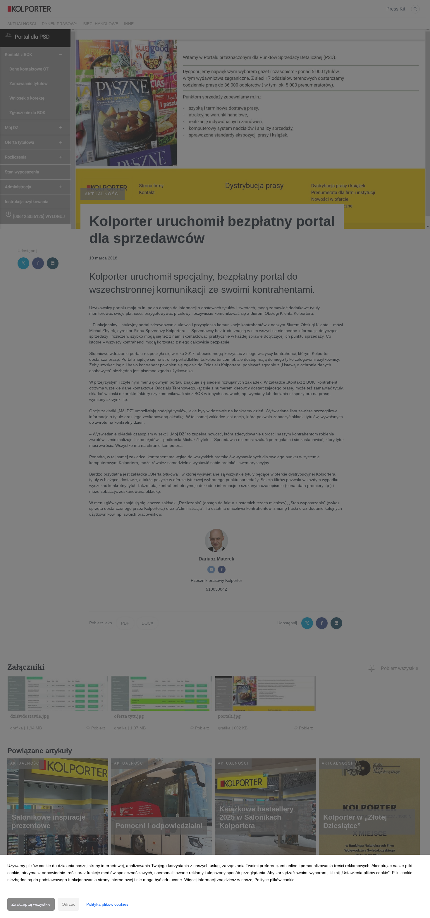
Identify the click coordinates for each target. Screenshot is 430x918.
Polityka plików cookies (107, 904)
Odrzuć (68, 904)
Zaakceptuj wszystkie (31, 904)
